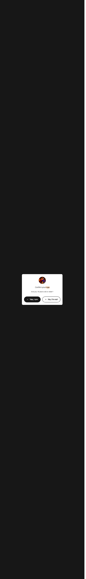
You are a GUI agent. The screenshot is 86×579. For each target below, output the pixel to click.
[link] (51, 299)
